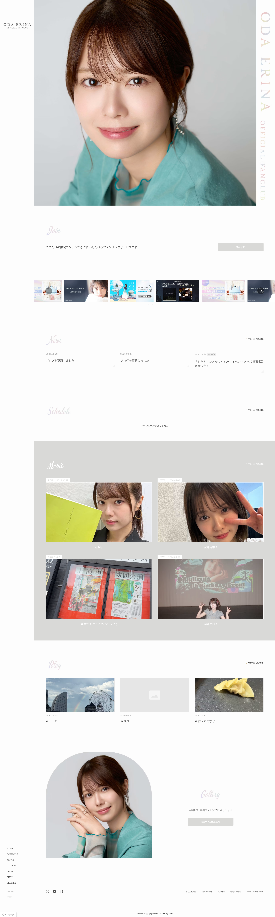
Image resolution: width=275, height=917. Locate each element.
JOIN (9, 897)
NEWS (10, 848)
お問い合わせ (207, 891)
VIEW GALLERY (210, 821)
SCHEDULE (12, 854)
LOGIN (10, 891)
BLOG (10, 871)
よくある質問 (191, 891)
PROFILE (11, 883)
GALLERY (11, 866)
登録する (240, 247)
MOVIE (10, 860)
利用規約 (221, 891)
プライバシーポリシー (255, 891)
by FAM (169, 914)
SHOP (10, 877)
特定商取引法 (235, 891)
